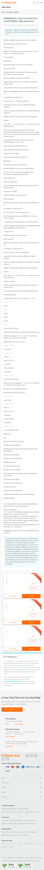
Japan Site (5, 820)
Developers (33, 832)
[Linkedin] (31, 755)
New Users (31, 823)
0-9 (12, 847)
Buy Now (31, 596)
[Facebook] (27, 755)
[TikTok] (7, 759)
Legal (27, 857)
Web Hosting (29, 812)
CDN (19, 809)
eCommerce (20, 812)
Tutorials (15, 835)
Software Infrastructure (9, 823)
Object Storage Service (9, 812)
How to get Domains (29, 820)
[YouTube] (3, 759)
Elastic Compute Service (9, 809)
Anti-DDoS (25, 809)
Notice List (33, 857)
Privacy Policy (19, 857)
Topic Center (5, 832)
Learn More (12, 596)
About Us (11, 857)
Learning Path (22, 823)
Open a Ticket (10, 736)
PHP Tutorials (23, 835)
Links (39, 857)
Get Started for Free (12, 709)
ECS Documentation (15, 820)
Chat (7, 724)
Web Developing (7, 835)
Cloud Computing (15, 832)
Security (37, 812)
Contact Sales (18, 724)
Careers (4, 857)
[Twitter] (35, 755)
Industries (26, 832)
